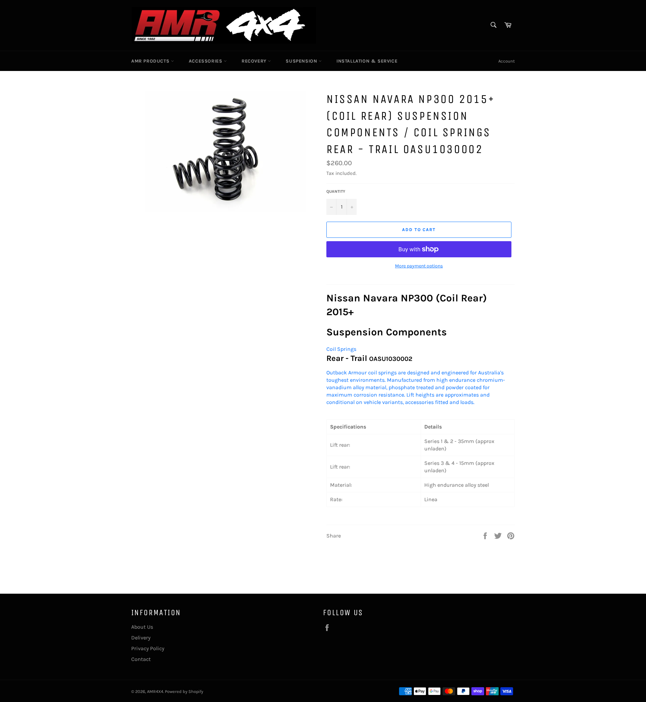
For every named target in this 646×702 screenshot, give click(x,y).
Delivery (140, 637)
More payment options (419, 266)
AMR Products (151, 61)
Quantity (335, 191)
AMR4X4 (155, 691)
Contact (141, 659)
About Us (142, 627)
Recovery (255, 61)
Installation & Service (366, 61)
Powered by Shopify (184, 691)
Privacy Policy (147, 648)
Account (506, 61)
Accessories (206, 61)
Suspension (302, 61)
